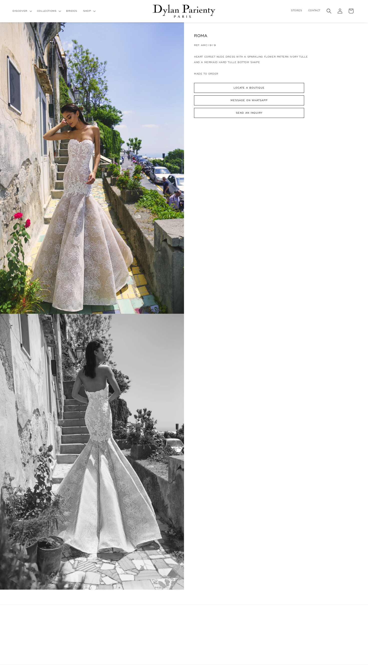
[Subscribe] (89, 643)
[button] (22, 11)
